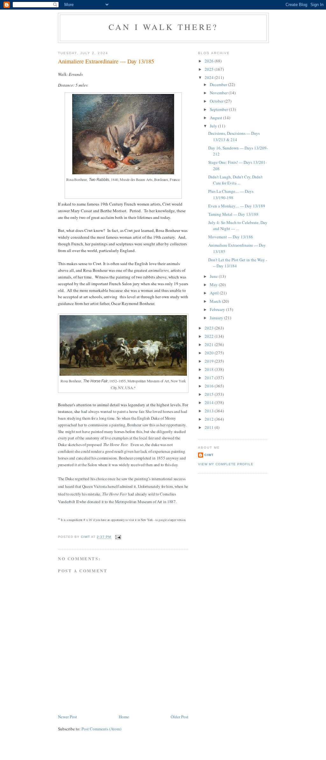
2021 (210, 344)
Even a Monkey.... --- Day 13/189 (236, 206)
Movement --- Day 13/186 (230, 237)
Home (124, 717)
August (216, 117)
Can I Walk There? (163, 26)
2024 (210, 77)
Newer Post (67, 717)
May (214, 284)
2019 (210, 361)
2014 (210, 402)
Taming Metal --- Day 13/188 (233, 214)
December (219, 84)
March (216, 301)
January (217, 318)
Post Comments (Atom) (101, 729)
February (218, 309)
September (219, 109)
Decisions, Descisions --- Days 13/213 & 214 (234, 136)
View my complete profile (225, 464)
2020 (210, 353)
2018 (210, 369)
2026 (210, 61)
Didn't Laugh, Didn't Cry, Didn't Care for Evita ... (235, 180)
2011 (210, 427)
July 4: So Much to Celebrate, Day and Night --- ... (237, 226)
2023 (210, 328)
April (215, 293)
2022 (210, 336)
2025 (210, 69)
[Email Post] (118, 537)
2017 (210, 377)
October (217, 101)
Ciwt (209, 455)
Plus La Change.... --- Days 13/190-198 (230, 194)
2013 (210, 411)
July (214, 126)
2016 (210, 386)
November (219, 93)
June (214, 276)
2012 (210, 419)
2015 (210, 394)
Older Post (179, 717)
